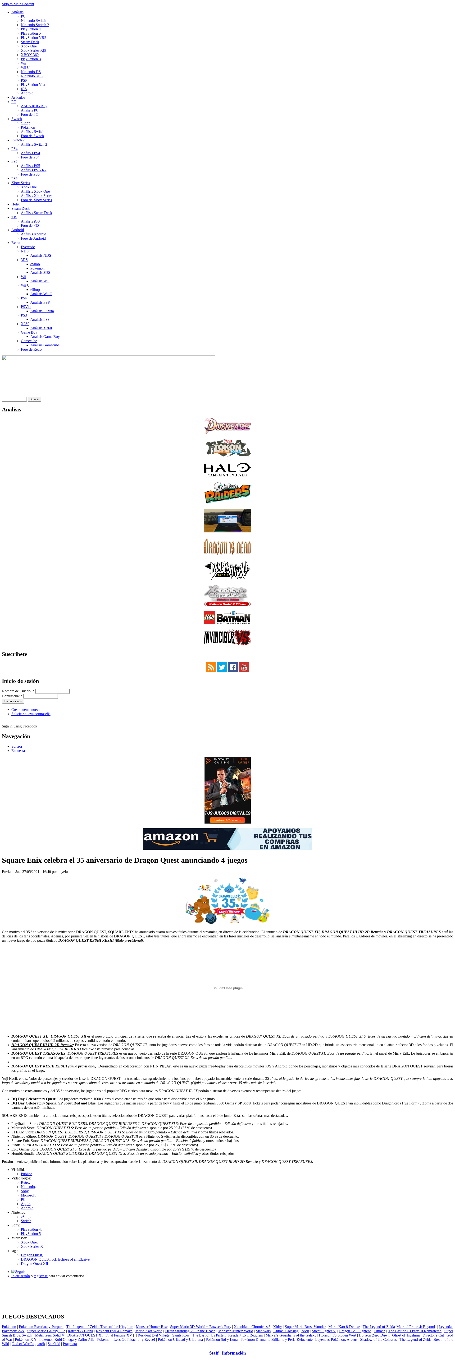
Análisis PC (30, 110)
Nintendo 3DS (32, 76)
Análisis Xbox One (35, 191)
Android (27, 93)
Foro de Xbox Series (36, 200)
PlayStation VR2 (33, 38)
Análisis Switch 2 (34, 144)
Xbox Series (20, 183)
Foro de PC (29, 114)
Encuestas (18, 751)
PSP (24, 80)
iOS (24, 89)
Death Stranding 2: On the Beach (190, 1331)
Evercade (28, 247)
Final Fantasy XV (118, 1335)
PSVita (26, 307)
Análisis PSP (40, 302)
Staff (214, 1353)
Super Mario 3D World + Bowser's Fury (200, 1327)
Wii (23, 63)
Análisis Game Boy (45, 337)
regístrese (41, 1276)
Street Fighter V (324, 1331)
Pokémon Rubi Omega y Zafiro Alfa (67, 1339)
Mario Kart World (148, 1331)
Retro (15, 243)
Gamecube (29, 341)
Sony (24, 1191)
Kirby (277, 1327)
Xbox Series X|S (33, 50)
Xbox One (29, 46)
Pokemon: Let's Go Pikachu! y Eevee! (126, 1339)
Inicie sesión (20, 1276)
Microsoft (28, 1195)
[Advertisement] (227, 1283)
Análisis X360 (41, 328)
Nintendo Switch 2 (35, 25)
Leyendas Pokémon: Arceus (336, 1339)
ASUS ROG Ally (34, 106)
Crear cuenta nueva (25, 710)
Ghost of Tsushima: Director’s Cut (418, 1335)
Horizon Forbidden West (337, 1335)
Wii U (25, 67)
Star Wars (263, 1331)
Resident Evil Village (153, 1335)
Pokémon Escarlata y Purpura (41, 1327)
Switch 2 (18, 140)
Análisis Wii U (41, 294)
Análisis (17, 12)
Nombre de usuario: (18, 691)
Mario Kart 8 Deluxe (344, 1327)
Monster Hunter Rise (152, 1327)
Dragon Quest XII (34, 1264)
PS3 (24, 315)
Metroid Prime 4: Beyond (415, 1327)
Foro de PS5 (30, 174)
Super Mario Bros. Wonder (305, 1327)
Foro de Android (33, 238)
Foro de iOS (30, 226)
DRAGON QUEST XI (85, 1335)
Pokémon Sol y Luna (222, 1339)
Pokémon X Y (25, 1339)
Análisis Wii (39, 281)
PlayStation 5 (31, 33)
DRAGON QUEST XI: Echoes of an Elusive (55, 1259)
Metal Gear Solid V (50, 1335)
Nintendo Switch (33, 21)
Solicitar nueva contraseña (30, 714)
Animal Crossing (286, 1331)
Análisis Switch (32, 132)
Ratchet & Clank (80, 1331)
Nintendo (28, 1187)
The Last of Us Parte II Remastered (414, 1331)
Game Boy (29, 332)
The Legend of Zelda (379, 1327)
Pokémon (28, 127)
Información (234, 1353)
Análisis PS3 (40, 319)
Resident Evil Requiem (245, 1335)
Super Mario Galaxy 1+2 (46, 1331)
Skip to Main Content (18, 4)
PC (23, 16)
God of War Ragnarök (28, 1344)
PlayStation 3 (31, 59)
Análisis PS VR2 (33, 170)
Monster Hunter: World (235, 1331)
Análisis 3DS (40, 272)
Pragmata (70, 1344)
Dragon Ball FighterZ (355, 1331)
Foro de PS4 (30, 157)
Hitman (379, 1331)
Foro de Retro (31, 349)
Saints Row (181, 1335)
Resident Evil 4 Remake (114, 1331)
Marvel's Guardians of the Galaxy (291, 1335)
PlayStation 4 (31, 29)
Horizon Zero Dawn (374, 1335)
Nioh (305, 1331)
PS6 (14, 179)
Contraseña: (12, 696)
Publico (26, 1174)
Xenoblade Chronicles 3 (252, 1327)
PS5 (14, 161)
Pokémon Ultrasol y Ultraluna (180, 1339)
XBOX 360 (30, 55)
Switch (16, 119)
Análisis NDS (40, 255)
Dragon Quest (31, 1255)
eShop (25, 123)
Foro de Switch (32, 136)
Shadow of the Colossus (378, 1339)
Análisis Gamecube (44, 345)
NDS (25, 251)
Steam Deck (30, 42)
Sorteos (17, 746)
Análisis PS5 (30, 166)
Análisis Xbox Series (36, 196)
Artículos (18, 97)
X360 (25, 324)
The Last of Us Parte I (209, 1335)
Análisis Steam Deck (36, 213)
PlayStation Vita (33, 85)
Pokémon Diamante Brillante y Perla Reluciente (277, 1339)
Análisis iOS (30, 221)
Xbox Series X (32, 1246)
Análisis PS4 (30, 153)
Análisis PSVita (42, 311)
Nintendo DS (31, 72)
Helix (15, 204)
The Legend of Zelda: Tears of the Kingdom (99, 1327)
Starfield (54, 1344)
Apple (25, 1204)
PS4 (14, 149)
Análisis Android (33, 234)
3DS (24, 260)
